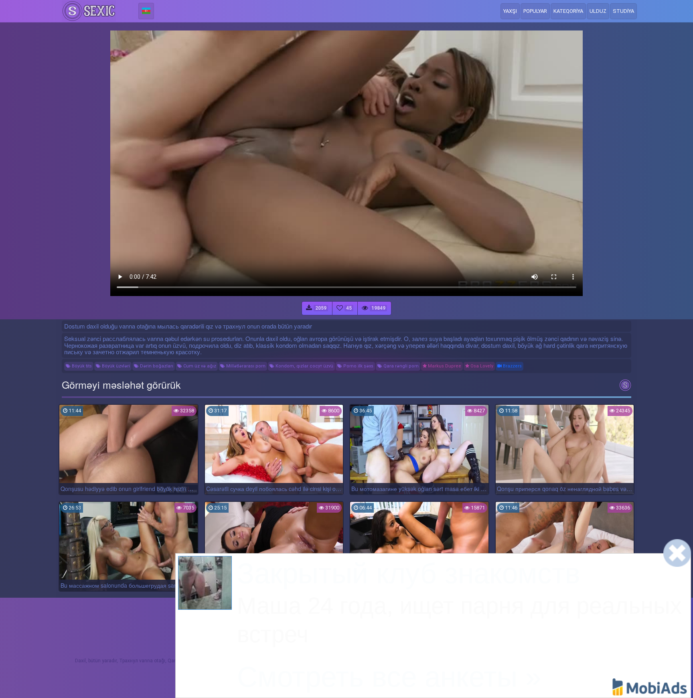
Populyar (535, 11)
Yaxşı (510, 11)
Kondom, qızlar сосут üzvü (303, 366)
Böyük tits (81, 366)
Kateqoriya (568, 11)
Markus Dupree (444, 366)
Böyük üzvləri (115, 366)
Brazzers (512, 366)
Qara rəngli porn (400, 366)
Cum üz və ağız (199, 366)
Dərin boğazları (156, 366)
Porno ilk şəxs (357, 366)
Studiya (623, 11)
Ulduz (598, 11)
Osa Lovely (481, 366)
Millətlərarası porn (245, 366)
